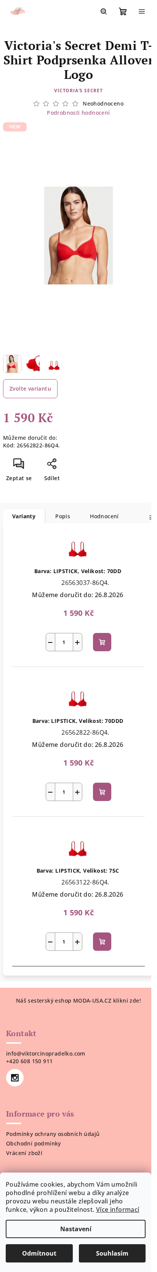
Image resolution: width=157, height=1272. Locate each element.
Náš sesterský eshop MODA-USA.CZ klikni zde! (78, 1000)
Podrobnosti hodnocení (78, 112)
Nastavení (75, 1229)
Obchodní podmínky (33, 1143)
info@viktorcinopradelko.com (45, 1053)
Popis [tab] (62, 516)
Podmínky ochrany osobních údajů (52, 1133)
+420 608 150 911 (29, 1061)
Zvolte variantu (30, 388)
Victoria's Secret (78, 90)
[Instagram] (15, 1077)
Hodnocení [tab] (104, 516)
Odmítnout (39, 1253)
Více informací (117, 1209)
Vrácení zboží (24, 1153)
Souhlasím (112, 1253)
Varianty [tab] (23, 516)
